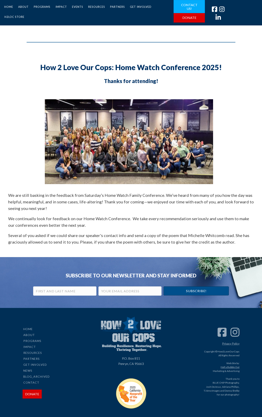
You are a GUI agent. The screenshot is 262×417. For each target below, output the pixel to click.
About (23, 6)
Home (8, 6)
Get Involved (140, 6)
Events (77, 6)
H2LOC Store (14, 16)
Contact (31, 382)
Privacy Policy (230, 343)
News (27, 370)
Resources (96, 6)
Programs (42, 6)
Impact (61, 6)
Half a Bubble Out (230, 367)
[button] (196, 290)
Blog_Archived (36, 376)
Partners (117, 6)
